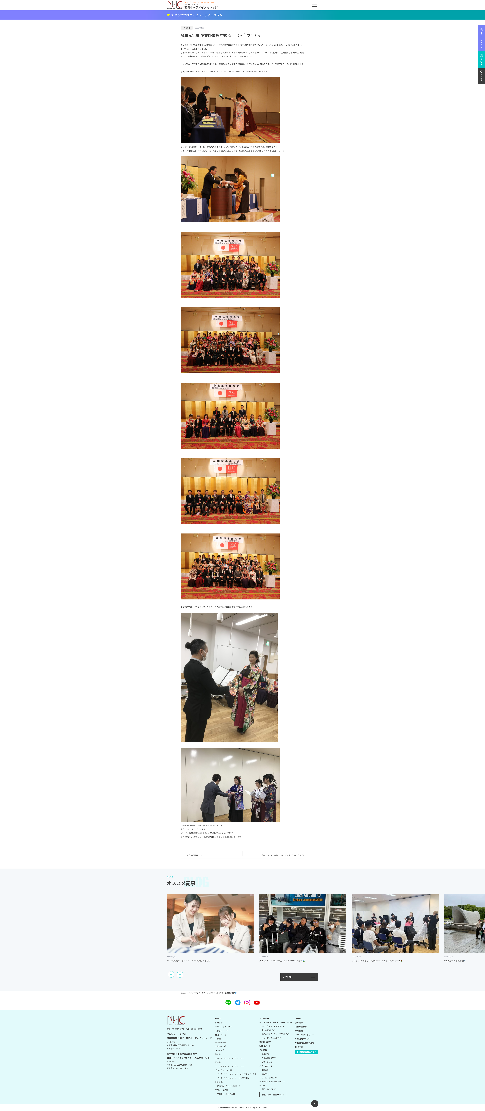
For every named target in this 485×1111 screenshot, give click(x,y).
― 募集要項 (264, 1054)
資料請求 (299, 1022)
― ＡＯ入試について (267, 1058)
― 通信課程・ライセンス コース (227, 1086)
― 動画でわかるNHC (267, 1089)
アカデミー (264, 1018)
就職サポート (265, 1046)
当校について (220, 1034)
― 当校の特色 (220, 1042)
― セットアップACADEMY (270, 1038)
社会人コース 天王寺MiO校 (272, 1094)
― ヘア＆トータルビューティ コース (229, 1058)
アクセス (481, 77)
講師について (265, 1042)
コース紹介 (219, 1050)
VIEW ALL (288, 977)
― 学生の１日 (264, 1073)
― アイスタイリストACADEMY (271, 1026)
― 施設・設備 (220, 1046)
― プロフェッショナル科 (225, 1094)
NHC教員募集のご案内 (306, 1052)
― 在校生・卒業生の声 (268, 1077)
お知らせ (219, 1022)
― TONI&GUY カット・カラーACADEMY (275, 1022)
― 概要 (218, 1038)
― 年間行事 (264, 1069)
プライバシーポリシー (304, 1034)
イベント (187, 28)
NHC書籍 (299, 1046)
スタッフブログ (194, 993)
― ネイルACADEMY (267, 1030)
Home (183, 993)
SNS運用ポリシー (303, 1038)
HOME (218, 1018)
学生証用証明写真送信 (304, 1042)
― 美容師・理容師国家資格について (273, 1081)
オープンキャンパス (223, 1026)
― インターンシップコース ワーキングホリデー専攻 (235, 1074)
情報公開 (299, 1030)
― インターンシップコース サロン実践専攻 (232, 1078)
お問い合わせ (301, 1026)
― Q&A (262, 1085)
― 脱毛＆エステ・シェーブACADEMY (274, 1034)
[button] (171, 974)
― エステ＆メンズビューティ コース (229, 1066)
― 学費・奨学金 (265, 1061)
